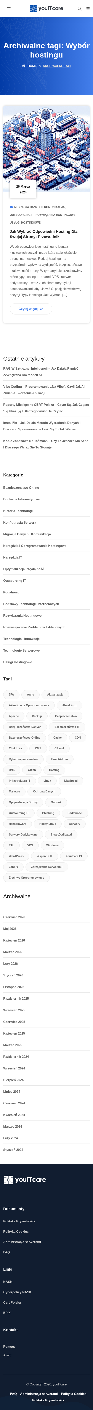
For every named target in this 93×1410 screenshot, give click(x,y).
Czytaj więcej (29, 309)
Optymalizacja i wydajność (23, 569)
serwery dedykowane (23, 834)
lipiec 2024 (11, 1091)
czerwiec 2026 (14, 917)
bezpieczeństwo (66, 716)
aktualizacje (55, 694)
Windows (52, 845)
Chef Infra (15, 748)
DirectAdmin (59, 759)
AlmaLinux (69, 705)
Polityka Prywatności (19, 1221)
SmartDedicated (61, 834)
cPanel (59, 748)
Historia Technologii (18, 511)
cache (57, 737)
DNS (12, 770)
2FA (11, 694)
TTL (11, 845)
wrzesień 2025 (14, 1010)
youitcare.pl (74, 856)
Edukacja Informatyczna (21, 499)
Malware (14, 791)
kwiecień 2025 (14, 1033)
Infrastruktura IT (19, 780)
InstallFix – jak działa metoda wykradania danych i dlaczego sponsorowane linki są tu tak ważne (41, 426)
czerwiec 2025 (14, 1022)
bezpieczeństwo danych (25, 726)
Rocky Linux (47, 823)
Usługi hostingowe (25, 222)
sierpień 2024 (13, 1080)
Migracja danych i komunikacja (39, 207)
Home (32, 66)
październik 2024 (16, 1056)
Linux (47, 780)
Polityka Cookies (16, 1231)
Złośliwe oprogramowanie (26, 877)
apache (14, 716)
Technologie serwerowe (21, 650)
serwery (74, 823)
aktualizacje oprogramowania (29, 705)
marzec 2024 (12, 1126)
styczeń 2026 (13, 975)
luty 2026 (10, 963)
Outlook (56, 802)
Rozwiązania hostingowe (55, 214)
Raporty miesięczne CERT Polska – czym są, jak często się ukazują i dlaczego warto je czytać (46, 408)
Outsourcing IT (22, 214)
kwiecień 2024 (14, 1115)
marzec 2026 (12, 952)
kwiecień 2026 (14, 940)
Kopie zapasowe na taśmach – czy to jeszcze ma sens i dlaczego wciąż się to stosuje (45, 444)
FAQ (6, 1252)
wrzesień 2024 (14, 1068)
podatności (75, 813)
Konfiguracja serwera (19, 522)
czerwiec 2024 (14, 1103)
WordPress (16, 856)
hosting (54, 770)
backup (37, 716)
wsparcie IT (45, 856)
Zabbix (13, 866)
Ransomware (17, 823)
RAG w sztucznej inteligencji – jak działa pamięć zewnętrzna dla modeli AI (40, 372)
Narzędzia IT (12, 557)
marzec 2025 (12, 1045)
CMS (38, 748)
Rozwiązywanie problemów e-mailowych (34, 627)
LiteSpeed (71, 780)
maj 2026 (9, 929)
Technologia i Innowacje (21, 639)
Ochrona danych (44, 791)
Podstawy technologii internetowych (31, 604)
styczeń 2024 (13, 1150)
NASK (8, 1282)
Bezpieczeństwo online (21, 487)
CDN (78, 737)
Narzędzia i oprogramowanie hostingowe (34, 546)
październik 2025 (16, 998)
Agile (30, 694)
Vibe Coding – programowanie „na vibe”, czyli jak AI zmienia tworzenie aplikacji (44, 390)
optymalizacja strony (23, 802)
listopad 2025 (13, 987)
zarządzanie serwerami (47, 866)
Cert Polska (12, 1302)
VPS (30, 845)
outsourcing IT (19, 813)
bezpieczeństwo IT (67, 726)
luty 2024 (10, 1138)
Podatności (11, 592)
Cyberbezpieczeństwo (23, 759)
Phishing (48, 813)
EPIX (7, 1313)
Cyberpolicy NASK (17, 1292)
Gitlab (32, 770)
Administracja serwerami (22, 1242)
